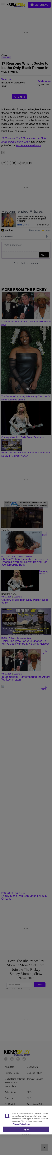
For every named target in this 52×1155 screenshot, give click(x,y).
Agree (26, 1129)
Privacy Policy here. (21, 1124)
